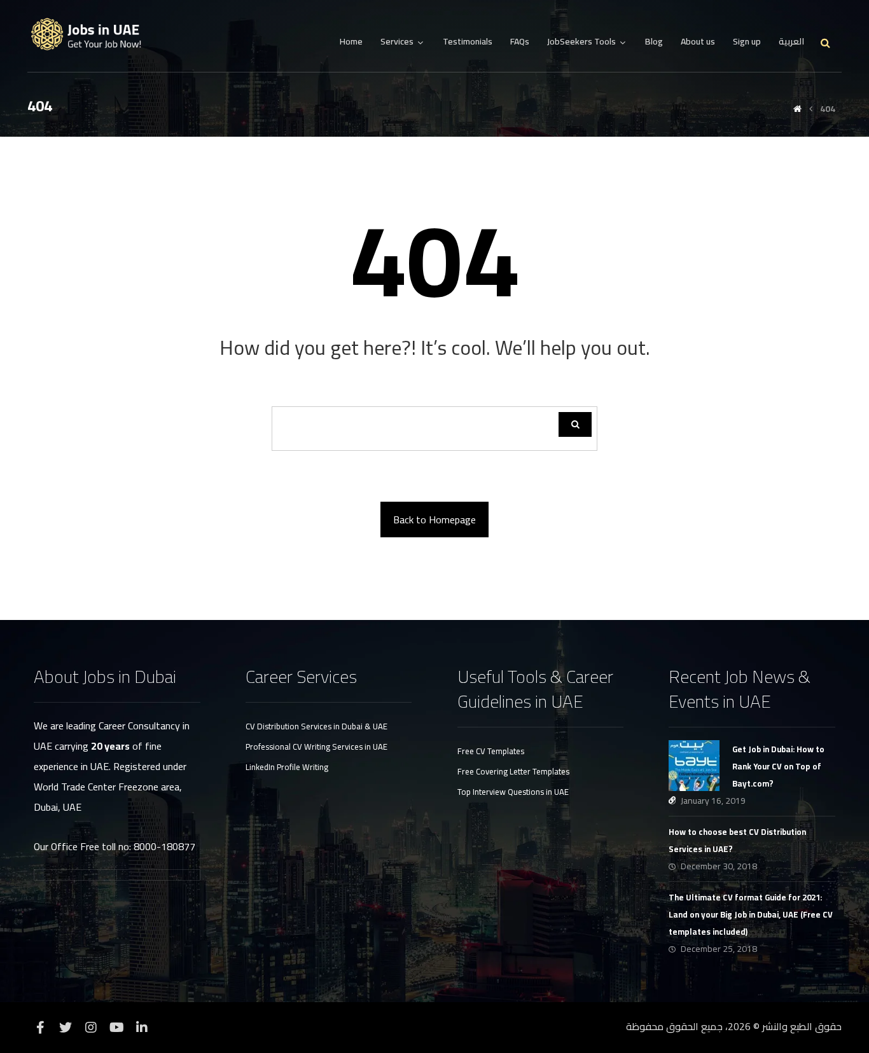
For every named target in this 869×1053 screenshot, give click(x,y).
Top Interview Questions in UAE (513, 791)
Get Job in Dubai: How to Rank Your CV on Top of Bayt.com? (778, 766)
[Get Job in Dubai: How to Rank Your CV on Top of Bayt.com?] (694, 765)
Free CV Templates (490, 751)
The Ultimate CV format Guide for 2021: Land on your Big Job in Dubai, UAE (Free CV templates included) (751, 914)
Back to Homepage (434, 519)
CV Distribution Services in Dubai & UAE (316, 726)
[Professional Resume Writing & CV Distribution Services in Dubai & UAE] (91, 34)
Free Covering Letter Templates (513, 771)
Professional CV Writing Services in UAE (316, 746)
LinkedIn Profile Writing (287, 766)
